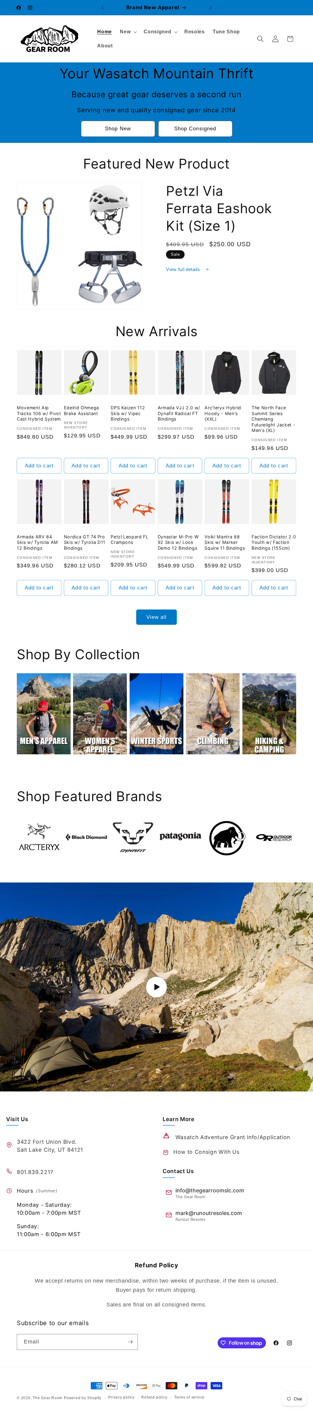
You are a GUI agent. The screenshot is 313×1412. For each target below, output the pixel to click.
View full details (183, 269)
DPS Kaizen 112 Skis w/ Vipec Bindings (128, 413)
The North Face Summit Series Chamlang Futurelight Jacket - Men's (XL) (273, 419)
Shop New (118, 128)
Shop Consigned (195, 128)
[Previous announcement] (102, 7)
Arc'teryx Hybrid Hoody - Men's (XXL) (222, 413)
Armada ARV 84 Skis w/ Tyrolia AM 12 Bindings (37, 542)
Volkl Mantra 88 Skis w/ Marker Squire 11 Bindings (224, 542)
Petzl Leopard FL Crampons (130, 539)
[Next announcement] (210, 7)
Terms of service (189, 1397)
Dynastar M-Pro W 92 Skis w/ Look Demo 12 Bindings (178, 542)
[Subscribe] (130, 1342)
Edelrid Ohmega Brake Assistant (81, 410)
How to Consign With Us (206, 1152)
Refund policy (154, 1397)
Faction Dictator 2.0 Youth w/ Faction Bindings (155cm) (274, 542)
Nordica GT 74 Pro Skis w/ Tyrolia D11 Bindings (85, 542)
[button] (128, 32)
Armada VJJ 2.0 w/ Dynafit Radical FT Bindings (179, 413)
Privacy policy (121, 1397)
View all (156, 617)
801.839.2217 (35, 1172)
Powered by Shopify (82, 1398)
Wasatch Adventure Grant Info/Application (232, 1137)
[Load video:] (156, 986)
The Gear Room (47, 1398)
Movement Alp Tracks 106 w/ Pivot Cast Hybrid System (39, 413)
